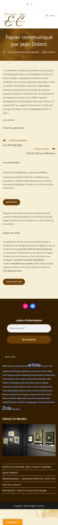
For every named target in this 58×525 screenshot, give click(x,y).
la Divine (22, 387)
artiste (34, 365)
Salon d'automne (29, 398)
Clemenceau (26, 371)
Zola (6, 408)
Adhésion (11, 202)
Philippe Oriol (34, 394)
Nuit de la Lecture (11, 484)
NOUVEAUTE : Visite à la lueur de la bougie (24, 490)
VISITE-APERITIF (10, 472)
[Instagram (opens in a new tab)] (31, 4)
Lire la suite (8, 188)
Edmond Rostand (37, 375)
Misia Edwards (14, 391)
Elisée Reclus (50, 375)
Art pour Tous (46, 366)
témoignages (31, 402)
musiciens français (39, 391)
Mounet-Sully (25, 391)
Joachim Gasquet (42, 383)
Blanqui (18, 371)
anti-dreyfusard (21, 366)
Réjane (19, 398)
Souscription (14, 281)
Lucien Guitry (37, 387)
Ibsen (22, 383)
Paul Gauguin (23, 394)
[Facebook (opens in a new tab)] (28, 4)
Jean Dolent (19, 128)
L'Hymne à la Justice (10, 387)
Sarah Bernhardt (43, 398)
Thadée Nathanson (9, 402)
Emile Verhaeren (8, 379)
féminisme (37, 379)
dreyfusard (25, 375)
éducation (16, 409)
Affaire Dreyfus (8, 366)
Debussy (10, 375)
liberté (28, 387)
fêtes (44, 379)
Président (12, 398)
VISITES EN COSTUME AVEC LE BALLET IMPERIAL (25, 172)
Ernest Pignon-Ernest (24, 379)
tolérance (22, 402)
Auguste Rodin (8, 371)
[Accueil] (4, 52)
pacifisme (13, 394)
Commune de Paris (39, 371)
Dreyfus (17, 375)
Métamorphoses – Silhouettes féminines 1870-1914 (28, 478)
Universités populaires (46, 402)
